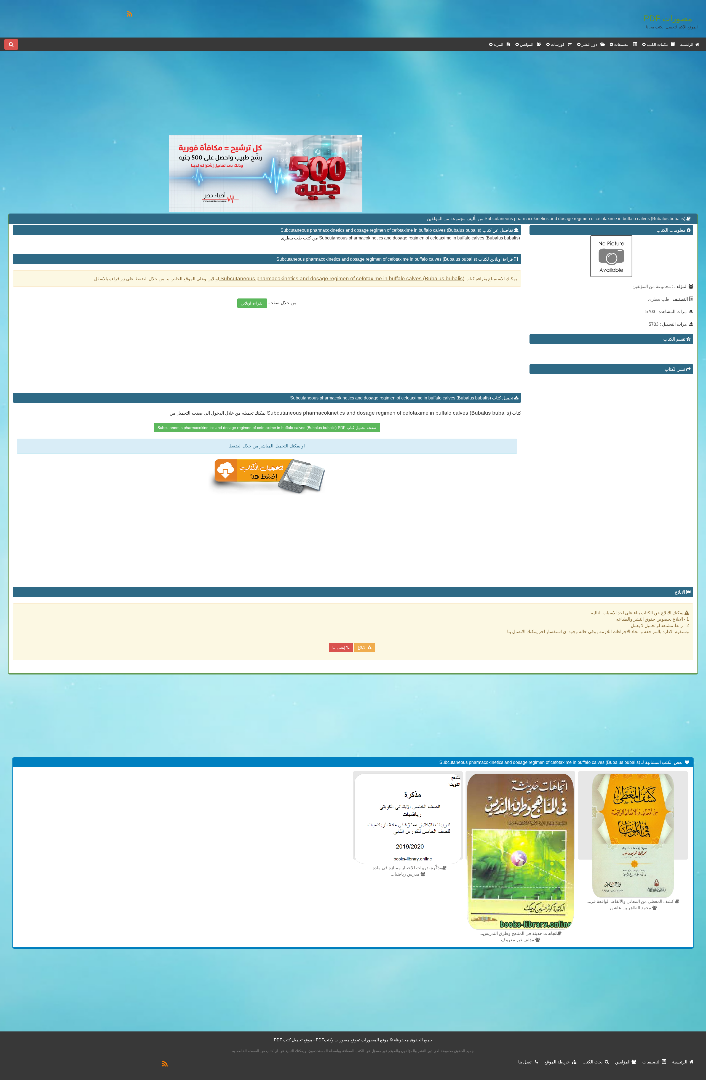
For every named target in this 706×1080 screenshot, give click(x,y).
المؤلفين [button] (528, 44)
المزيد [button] (500, 44)
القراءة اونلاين (252, 303)
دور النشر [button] (590, 44)
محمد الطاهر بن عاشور (630, 907)
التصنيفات (652, 1062)
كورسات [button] (559, 44)
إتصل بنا (339, 647)
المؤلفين (623, 1062)
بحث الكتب (593, 1062)
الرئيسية (688, 44)
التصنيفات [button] (623, 44)
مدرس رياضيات (406, 874)
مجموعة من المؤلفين (446, 218)
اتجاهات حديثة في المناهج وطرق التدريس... (518, 933)
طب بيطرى (658, 299)
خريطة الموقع (558, 1062)
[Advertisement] (265, 96)
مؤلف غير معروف (518, 939)
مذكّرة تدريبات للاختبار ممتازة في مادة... (405, 867)
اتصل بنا (526, 1062)
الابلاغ (363, 647)
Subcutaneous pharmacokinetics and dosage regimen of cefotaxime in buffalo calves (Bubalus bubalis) (584, 218)
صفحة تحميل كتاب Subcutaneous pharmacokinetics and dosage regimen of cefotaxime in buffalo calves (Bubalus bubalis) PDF (266, 427)
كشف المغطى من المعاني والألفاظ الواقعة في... (631, 901)
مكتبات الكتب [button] (658, 44)
